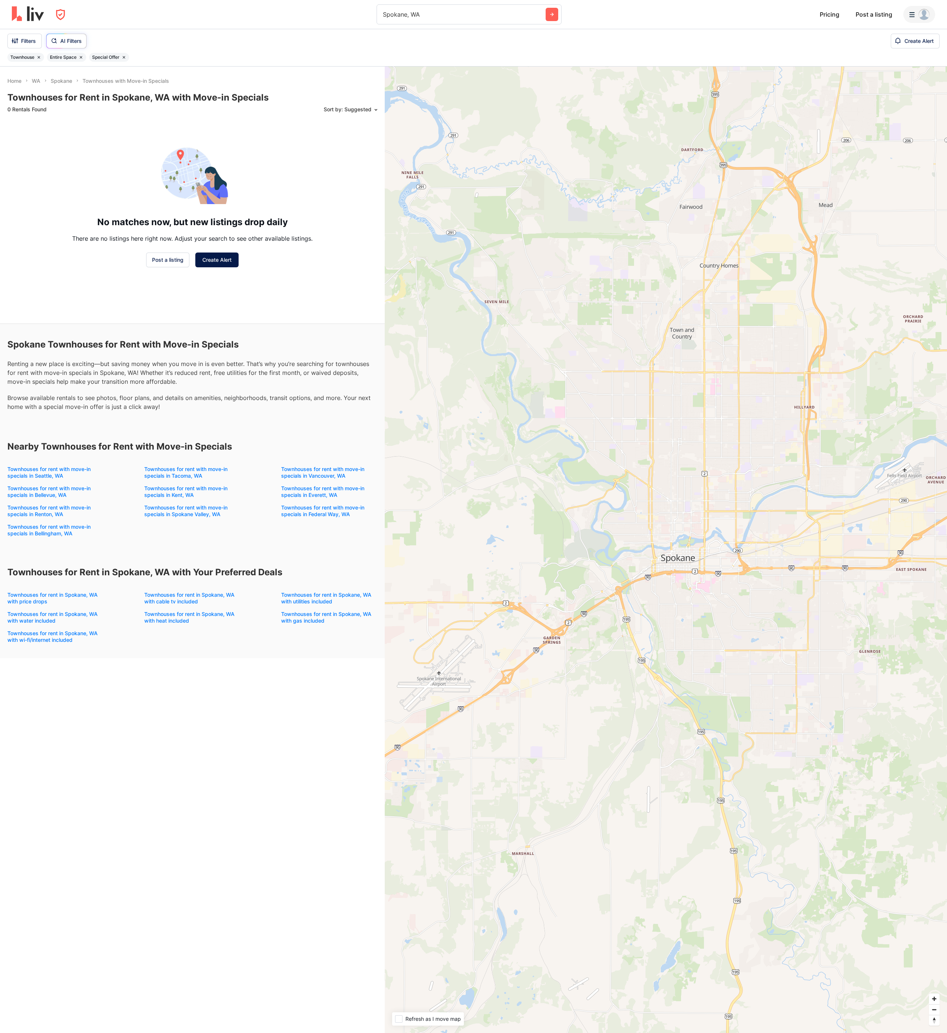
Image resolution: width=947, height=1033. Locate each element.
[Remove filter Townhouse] (39, 57)
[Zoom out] (934, 1009)
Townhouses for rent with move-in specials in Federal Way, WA (322, 510)
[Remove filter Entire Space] (81, 57)
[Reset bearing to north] (934, 1020)
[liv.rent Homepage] (28, 14)
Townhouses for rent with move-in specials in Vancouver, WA (322, 472)
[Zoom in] (934, 998)
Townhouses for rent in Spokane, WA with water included (52, 617)
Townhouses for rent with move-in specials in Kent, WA (186, 491)
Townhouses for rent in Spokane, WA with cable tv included (189, 598)
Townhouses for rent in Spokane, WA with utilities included (326, 598)
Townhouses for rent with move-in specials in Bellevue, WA (49, 491)
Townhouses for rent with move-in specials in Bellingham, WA (49, 530)
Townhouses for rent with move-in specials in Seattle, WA (49, 472)
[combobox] (384, 14)
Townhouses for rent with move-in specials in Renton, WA (49, 510)
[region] (666, 550)
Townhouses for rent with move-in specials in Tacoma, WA (186, 472)
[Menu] (919, 14)
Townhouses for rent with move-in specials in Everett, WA (322, 491)
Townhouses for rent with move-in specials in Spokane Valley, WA (186, 510)
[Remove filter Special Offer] (124, 57)
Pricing (829, 14)
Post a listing (874, 14)
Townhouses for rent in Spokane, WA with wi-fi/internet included (52, 636)
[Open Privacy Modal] (60, 14)
